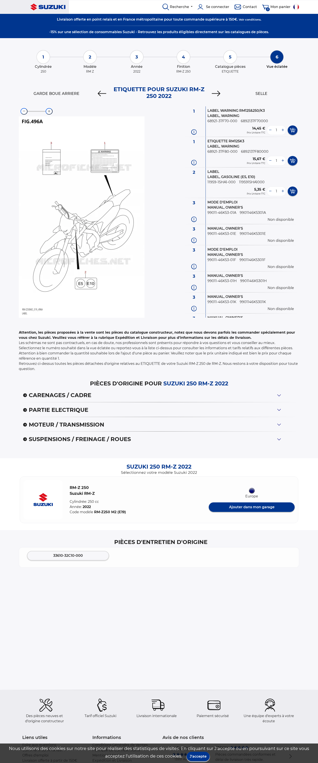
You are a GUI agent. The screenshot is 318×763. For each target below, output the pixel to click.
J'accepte (198, 756)
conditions (253, 19)
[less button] (270, 130)
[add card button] (292, 130)
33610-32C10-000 (68, 556)
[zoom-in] (49, 111)
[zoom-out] (24, 111)
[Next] (216, 93)
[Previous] (102, 93)
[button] (43, 499)
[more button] (282, 130)
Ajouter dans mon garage (252, 507)
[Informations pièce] (194, 132)
